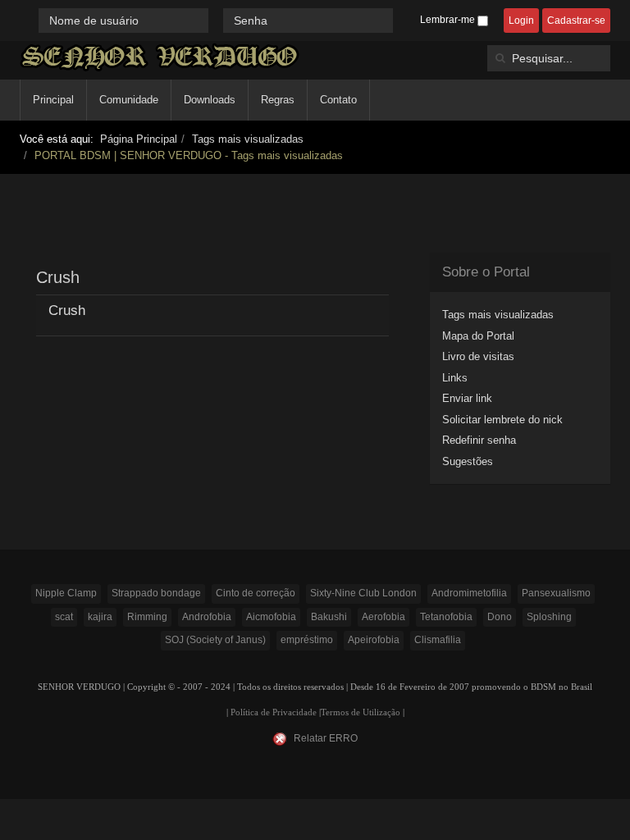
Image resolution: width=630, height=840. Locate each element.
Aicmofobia (271, 617)
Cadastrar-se (576, 20)
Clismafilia (437, 640)
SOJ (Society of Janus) (215, 640)
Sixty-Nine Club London (363, 593)
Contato (338, 100)
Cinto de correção (255, 593)
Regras (277, 100)
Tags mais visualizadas (248, 139)
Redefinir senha (479, 440)
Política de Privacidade (274, 712)
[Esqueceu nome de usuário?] (217, 20)
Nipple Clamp (66, 593)
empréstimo (307, 640)
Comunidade (128, 100)
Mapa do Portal (478, 336)
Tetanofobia (446, 617)
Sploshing (549, 617)
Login (521, 20)
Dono (499, 617)
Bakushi (329, 617)
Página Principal (138, 139)
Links (455, 378)
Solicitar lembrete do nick (502, 419)
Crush (66, 310)
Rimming (147, 617)
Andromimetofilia (469, 593)
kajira (100, 617)
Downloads (209, 100)
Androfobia (206, 617)
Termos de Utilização (360, 712)
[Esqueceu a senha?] (400, 20)
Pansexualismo (556, 593)
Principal (53, 100)
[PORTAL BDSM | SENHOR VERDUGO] (159, 57)
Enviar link (467, 398)
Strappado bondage (156, 593)
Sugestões (467, 461)
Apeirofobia (373, 640)
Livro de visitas (478, 356)
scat (64, 617)
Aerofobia (383, 617)
